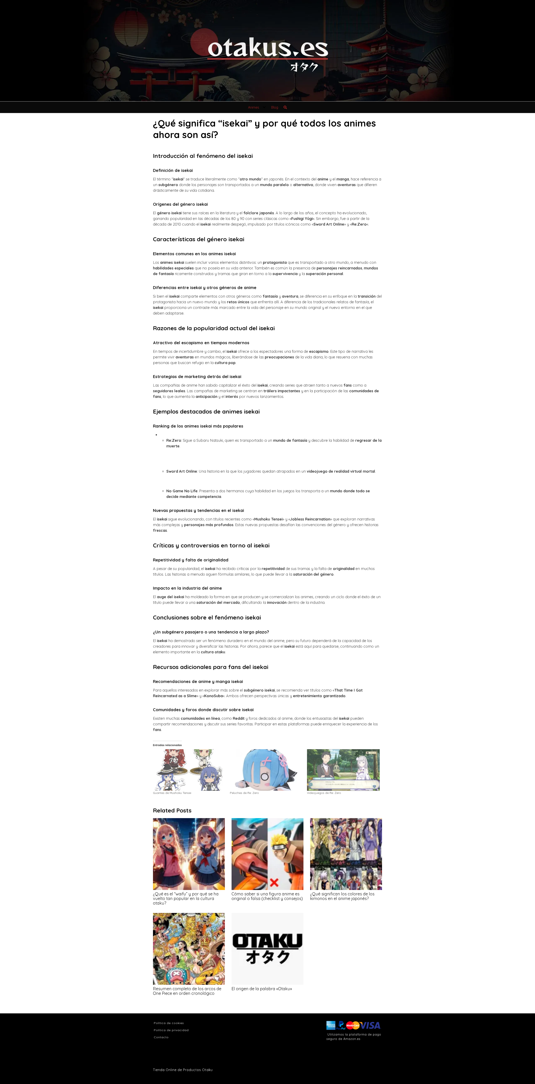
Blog (274, 107)
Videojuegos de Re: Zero (324, 793)
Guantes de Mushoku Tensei (172, 793)
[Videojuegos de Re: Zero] (343, 770)
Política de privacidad (171, 1030)
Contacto (161, 1037)
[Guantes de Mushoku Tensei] (189, 770)
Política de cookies (169, 1023)
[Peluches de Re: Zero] (266, 770)
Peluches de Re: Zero (244, 793)
